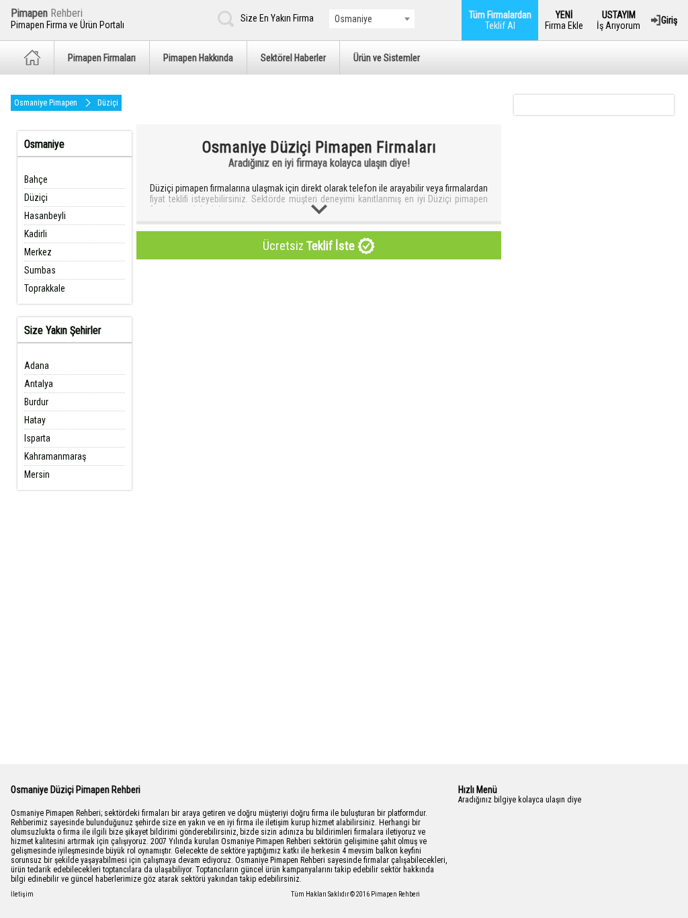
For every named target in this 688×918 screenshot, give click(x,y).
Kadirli (35, 233)
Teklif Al (500, 20)
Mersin (37, 474)
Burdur (36, 402)
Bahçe (36, 179)
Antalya (38, 383)
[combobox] (372, 18)
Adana (36, 365)
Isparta (37, 438)
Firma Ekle (564, 20)
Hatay (35, 420)
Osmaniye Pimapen (45, 103)
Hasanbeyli (45, 215)
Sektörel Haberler (293, 57)
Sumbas (40, 270)
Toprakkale (44, 288)
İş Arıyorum (618, 20)
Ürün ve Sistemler (386, 57)
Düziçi (107, 103)
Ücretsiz (309, 246)
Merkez (38, 252)
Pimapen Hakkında (198, 57)
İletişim (22, 894)
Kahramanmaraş (55, 456)
